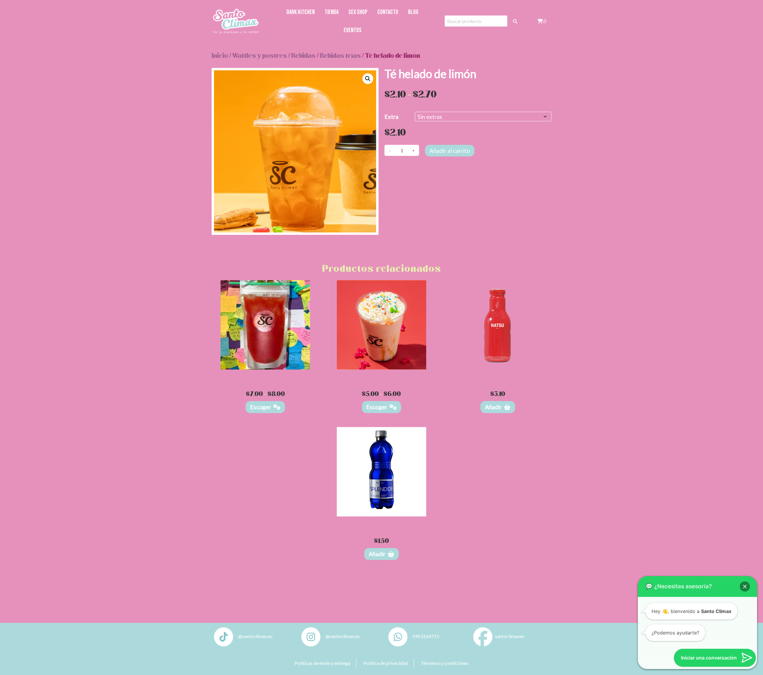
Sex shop (357, 12)
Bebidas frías (340, 56)
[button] (367, 78)
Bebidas (303, 56)
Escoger (260, 407)
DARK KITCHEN (300, 12)
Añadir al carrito (449, 150)
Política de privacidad (385, 663)
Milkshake (381, 376)
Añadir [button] (493, 407)
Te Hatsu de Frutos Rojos (497, 376)
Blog (413, 12)
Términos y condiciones (445, 663)
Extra (391, 116)
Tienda (332, 12)
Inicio (220, 56)
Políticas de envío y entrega (322, 663)
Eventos (353, 30)
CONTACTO (387, 12)
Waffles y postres (259, 56)
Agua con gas (381, 523)
